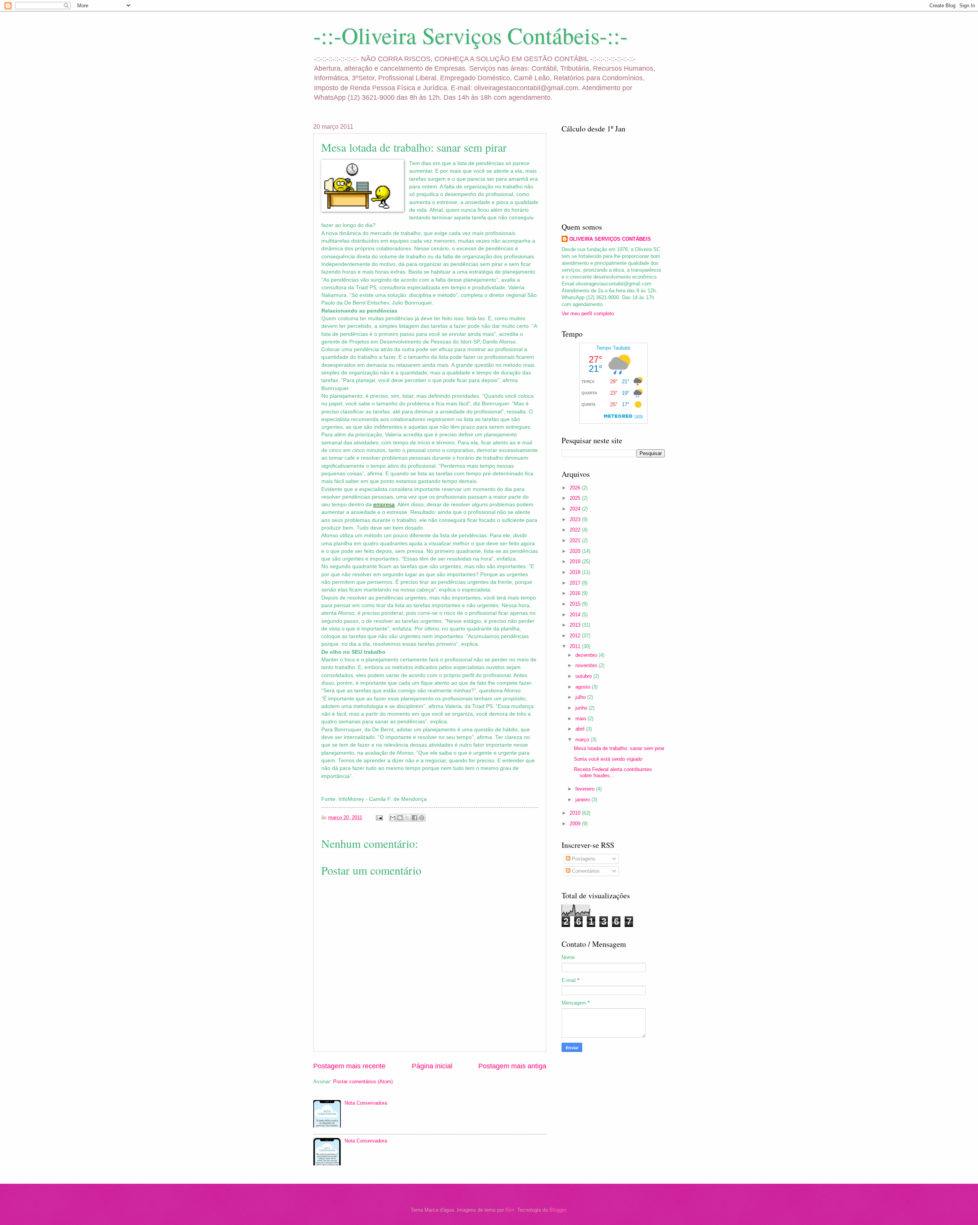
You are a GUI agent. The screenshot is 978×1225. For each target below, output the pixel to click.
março (583, 739)
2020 (576, 551)
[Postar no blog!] (400, 818)
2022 (576, 530)
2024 (576, 509)
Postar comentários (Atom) (363, 1081)
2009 (576, 823)
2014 (576, 614)
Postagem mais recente (349, 1066)
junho (582, 708)
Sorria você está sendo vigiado (608, 759)
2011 (576, 646)
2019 (576, 561)
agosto (583, 687)
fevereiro (585, 789)
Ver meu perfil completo (588, 313)
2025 (576, 498)
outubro (584, 676)
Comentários (585, 871)
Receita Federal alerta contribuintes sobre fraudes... (613, 772)
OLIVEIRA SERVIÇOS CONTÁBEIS (610, 239)
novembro (587, 665)
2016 (576, 593)
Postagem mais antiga (512, 1066)
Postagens (583, 859)
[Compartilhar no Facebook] (414, 818)
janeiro (583, 799)
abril (580, 729)
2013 (576, 625)
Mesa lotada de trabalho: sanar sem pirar (619, 748)
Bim (509, 1210)
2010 (576, 813)
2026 (576, 488)
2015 (576, 604)
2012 (576, 635)
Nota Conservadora (366, 1103)
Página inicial (432, 1066)
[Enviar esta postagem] (379, 817)
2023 (576, 519)
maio (581, 718)
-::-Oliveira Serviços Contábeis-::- (470, 35)
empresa (384, 504)
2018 (576, 572)
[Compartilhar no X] (407, 818)
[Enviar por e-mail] (393, 818)
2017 (576, 583)
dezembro (587, 655)
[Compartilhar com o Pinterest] (422, 818)
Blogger (557, 1210)
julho (581, 697)
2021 (576, 540)
